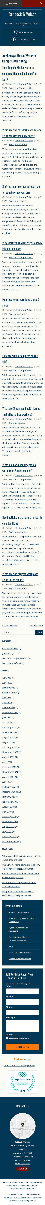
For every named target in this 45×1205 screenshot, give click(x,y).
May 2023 (7, 742)
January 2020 (8, 796)
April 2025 (7, 702)
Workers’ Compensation (18, 912)
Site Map (17, 1197)
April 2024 (7, 722)
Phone (9, 1007)
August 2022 (8, 757)
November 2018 (10, 821)
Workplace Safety (18, 144)
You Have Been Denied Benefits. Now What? (18, 938)
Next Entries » (36, 625)
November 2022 (10, 752)
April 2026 (7, 682)
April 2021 (7, 781)
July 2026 (6, 677)
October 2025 (9, 692)
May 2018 (7, 831)
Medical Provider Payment (20, 952)
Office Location (26, 39)
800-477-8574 (26, 32)
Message (10, 1018)
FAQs (11, 946)
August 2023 (8, 737)
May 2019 (7, 811)
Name (9, 986)
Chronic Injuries (17, 423)
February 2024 (9, 727)
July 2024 (6, 717)
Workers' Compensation (21, 88)
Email (9, 996)
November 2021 (10, 772)
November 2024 (10, 712)
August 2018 (8, 826)
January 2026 (8, 687)
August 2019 (8, 806)
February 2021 (9, 786)
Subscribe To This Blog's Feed (19, 1065)
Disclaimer (9, 1034)
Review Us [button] (22, 1169)
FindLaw (33, 1200)
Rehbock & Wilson (24, 84)
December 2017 (10, 841)
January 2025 (8, 707)
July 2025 (6, 697)
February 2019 (9, 816)
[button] (41, 3)
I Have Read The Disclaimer (19, 1038)
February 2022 (9, 767)
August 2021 (8, 777)
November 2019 (10, 801)
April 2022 (7, 762)
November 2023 (10, 732)
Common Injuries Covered (20, 958)
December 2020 (10, 791)
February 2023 (9, 747)
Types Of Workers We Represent (18, 929)
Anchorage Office (22, 1163)
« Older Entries (9, 625)
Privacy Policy (27, 1197)
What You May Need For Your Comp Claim (21, 920)
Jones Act (6, 653)
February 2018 (9, 836)
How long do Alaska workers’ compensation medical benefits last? (19, 73)
